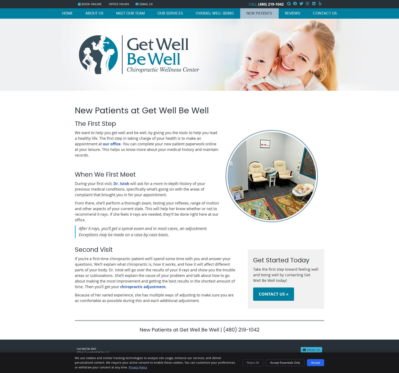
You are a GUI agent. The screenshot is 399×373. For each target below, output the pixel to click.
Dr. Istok (121, 183)
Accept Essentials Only (285, 362)
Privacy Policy (138, 367)
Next (321, 179)
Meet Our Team (130, 13)
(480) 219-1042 (271, 4)
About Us (94, 13)
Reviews (292, 13)
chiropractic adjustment (143, 286)
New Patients (259, 13)
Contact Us (325, 13)
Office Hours (119, 4)
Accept (315, 362)
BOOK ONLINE (92, 4)
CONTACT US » (273, 294)
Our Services (170, 13)
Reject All (253, 362)
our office (112, 144)
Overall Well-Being (215, 13)
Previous (222, 179)
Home (67, 13)
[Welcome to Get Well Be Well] (139, 72)
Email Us (146, 4)
